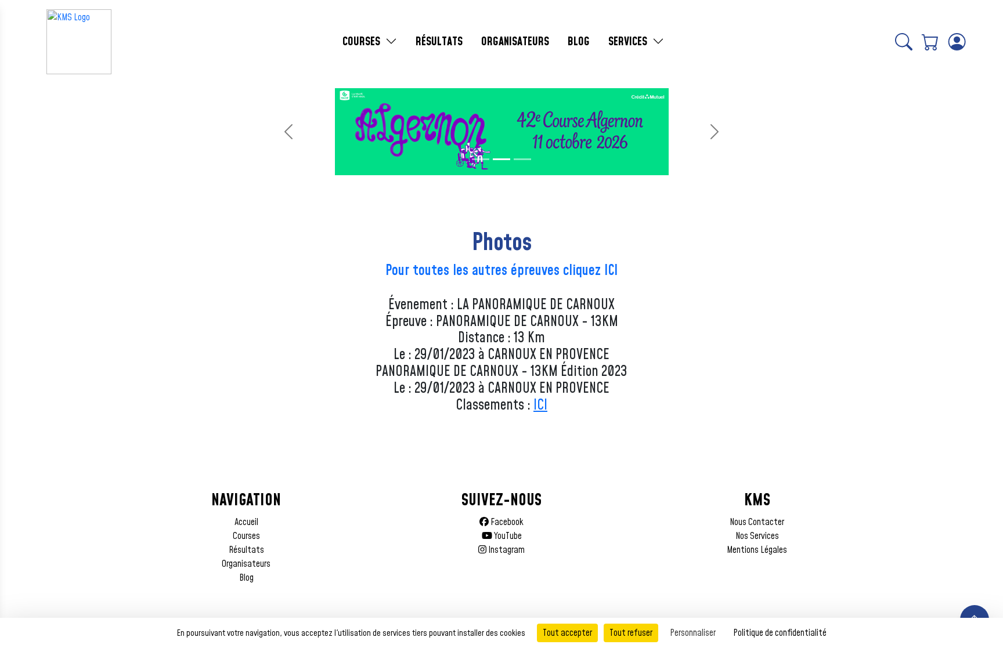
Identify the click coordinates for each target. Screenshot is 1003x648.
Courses (246, 536)
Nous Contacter (757, 522)
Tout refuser (630, 633)
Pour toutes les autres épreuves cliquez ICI (501, 271)
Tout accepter (567, 633)
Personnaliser (693, 633)
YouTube (507, 536)
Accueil (246, 522)
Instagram (505, 550)
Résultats (246, 550)
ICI (540, 405)
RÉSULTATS (439, 42)
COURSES (362, 42)
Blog (246, 577)
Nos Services (757, 536)
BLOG (579, 42)
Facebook (506, 522)
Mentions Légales (757, 550)
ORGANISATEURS (515, 42)
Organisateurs (246, 564)
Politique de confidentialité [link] (780, 633)
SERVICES (629, 42)
